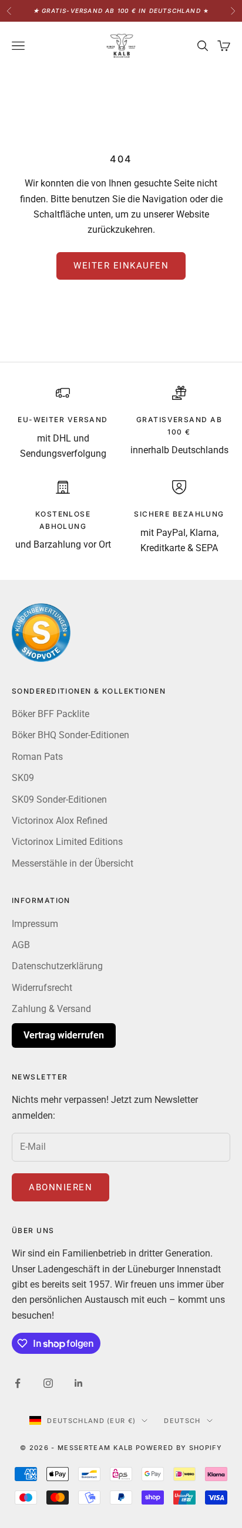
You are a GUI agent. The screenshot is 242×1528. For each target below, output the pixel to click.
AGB (21, 944)
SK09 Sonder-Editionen (59, 799)
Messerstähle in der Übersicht (72, 863)
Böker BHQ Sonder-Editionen (70, 735)
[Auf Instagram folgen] (48, 1383)
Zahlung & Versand (51, 1008)
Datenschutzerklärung (57, 966)
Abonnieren (60, 1187)
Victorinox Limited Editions (67, 841)
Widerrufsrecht (42, 987)
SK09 (23, 777)
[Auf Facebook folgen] (17, 1383)
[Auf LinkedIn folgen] (79, 1383)
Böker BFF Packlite (50, 713)
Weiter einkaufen (121, 265)
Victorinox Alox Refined (59, 820)
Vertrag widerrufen (63, 1035)
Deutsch (182, 1421)
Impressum (35, 923)
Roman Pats (37, 756)
